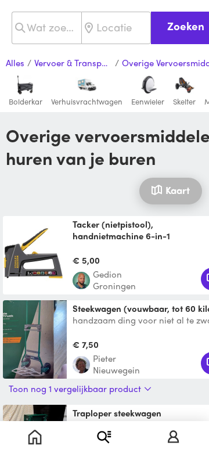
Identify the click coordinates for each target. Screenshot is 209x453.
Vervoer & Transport (73, 63)
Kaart (177, 190)
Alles (15, 63)
